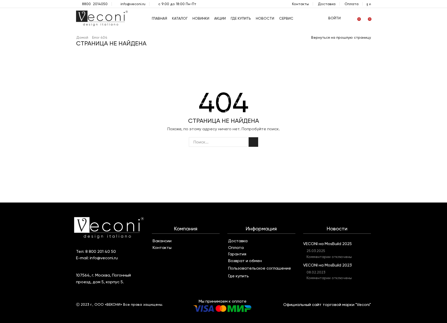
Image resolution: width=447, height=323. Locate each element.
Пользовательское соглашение (259, 268)
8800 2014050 (95, 4)
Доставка (327, 4)
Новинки (200, 18)
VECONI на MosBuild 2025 (327, 243)
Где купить (241, 18)
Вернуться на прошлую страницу (341, 37)
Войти (334, 18)
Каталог (180, 18)
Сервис (286, 18)
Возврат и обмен (245, 261)
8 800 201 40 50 (100, 251)
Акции (220, 18)
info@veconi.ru (133, 4)
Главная (159, 18)
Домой (82, 37)
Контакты (300, 4)
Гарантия (237, 254)
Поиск (253, 142)
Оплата (352, 4)
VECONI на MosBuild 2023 (327, 265)
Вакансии (162, 241)
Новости (265, 18)
